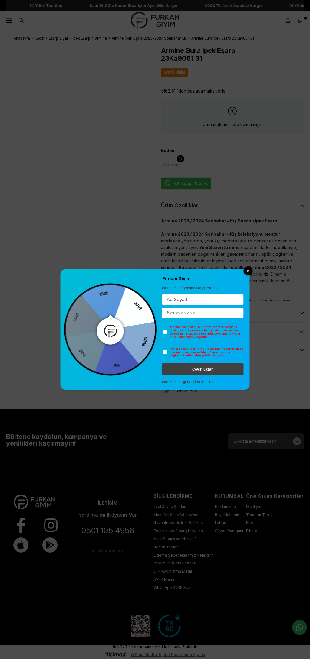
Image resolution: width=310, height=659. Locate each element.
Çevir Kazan (202, 369)
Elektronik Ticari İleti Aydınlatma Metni (213, 333)
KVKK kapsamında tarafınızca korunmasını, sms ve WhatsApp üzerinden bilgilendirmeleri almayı (206, 352)
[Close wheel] (248, 270)
